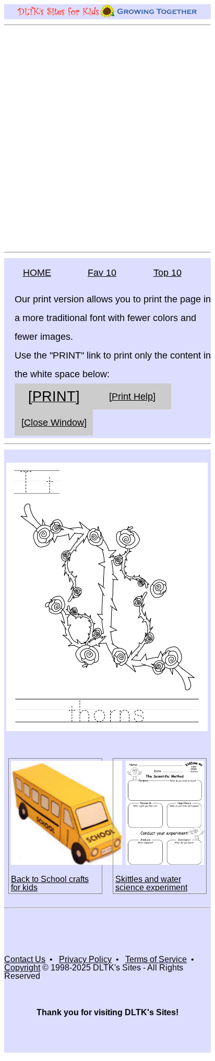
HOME (37, 272)
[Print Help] (132, 396)
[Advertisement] (107, 138)
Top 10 (167, 272)
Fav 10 (102, 272)
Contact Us (24, 959)
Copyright (22, 967)
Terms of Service (156, 959)
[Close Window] (54, 422)
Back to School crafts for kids (50, 883)
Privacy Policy (85, 959)
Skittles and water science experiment (151, 883)
